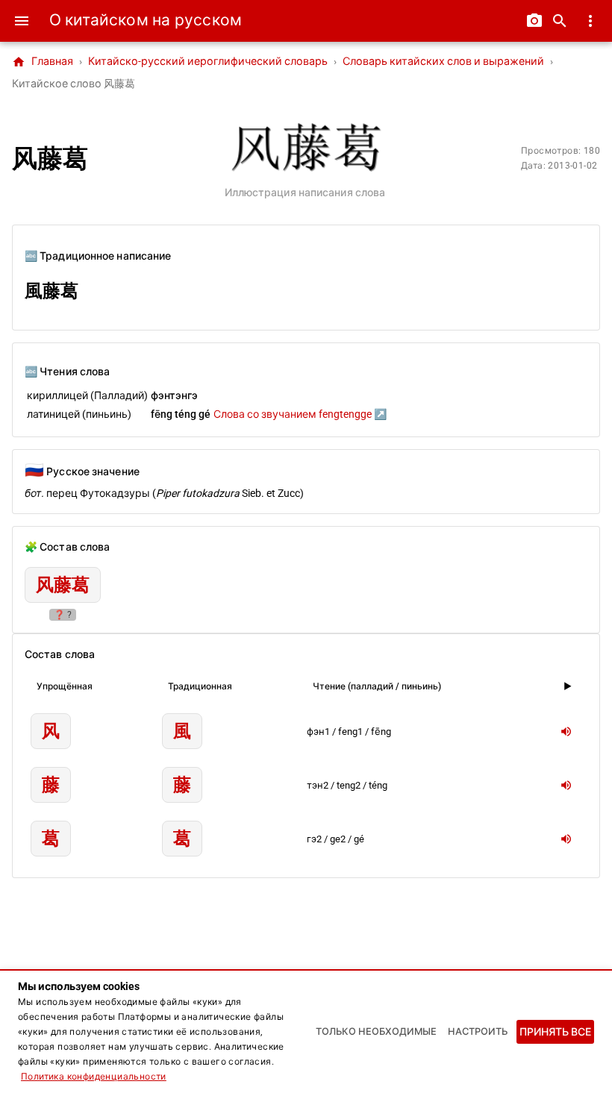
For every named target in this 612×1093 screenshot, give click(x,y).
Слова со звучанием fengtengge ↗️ (300, 414)
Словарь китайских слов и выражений (443, 61)
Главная (42, 62)
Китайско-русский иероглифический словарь (208, 61)
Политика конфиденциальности (93, 1076)
